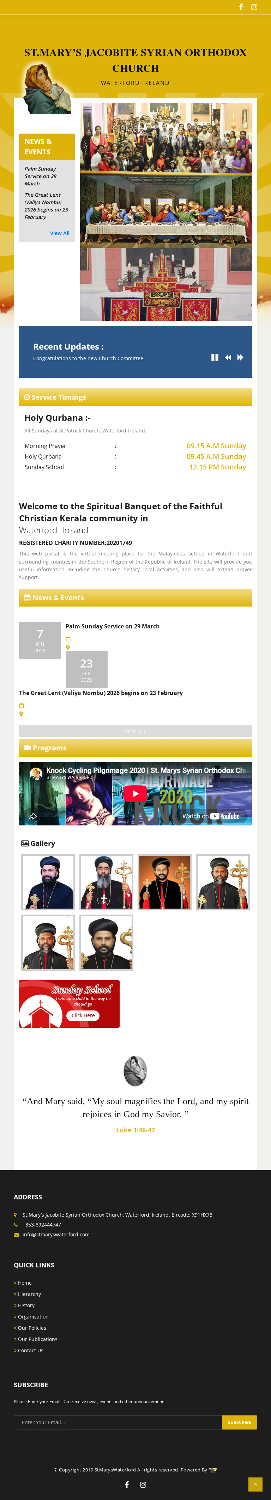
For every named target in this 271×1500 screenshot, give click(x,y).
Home (24, 1282)
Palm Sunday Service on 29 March (40, 176)
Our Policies (31, 1327)
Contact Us (30, 1350)
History (26, 1305)
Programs (49, 747)
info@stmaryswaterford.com (56, 1234)
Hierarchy (29, 1294)
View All (60, 233)
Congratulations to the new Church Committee (88, 358)
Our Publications (37, 1339)
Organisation (33, 1316)
